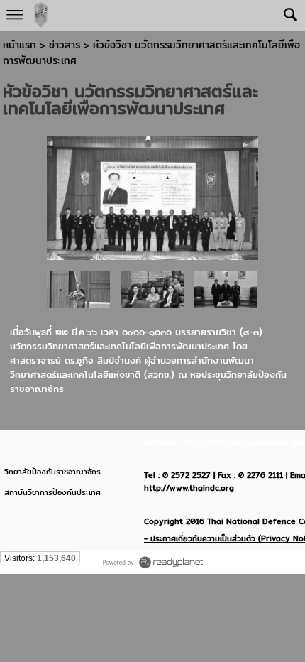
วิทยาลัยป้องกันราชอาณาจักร (52, 471)
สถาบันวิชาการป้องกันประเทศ (52, 492)
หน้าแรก (19, 45)
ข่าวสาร (66, 45)
